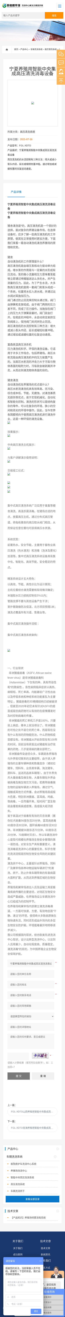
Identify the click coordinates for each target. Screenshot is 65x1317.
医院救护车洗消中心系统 (23, 1164)
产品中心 (24, 49)
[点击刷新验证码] (40, 1056)
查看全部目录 (33, 1199)
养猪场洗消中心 (19, 1170)
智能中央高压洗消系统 (22, 1177)
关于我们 (17, 1241)
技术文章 (45, 1241)
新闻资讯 (45, 1254)
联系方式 (45, 1267)
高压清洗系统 (51, 49)
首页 (16, 49)
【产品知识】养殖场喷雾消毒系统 (28, 1217)
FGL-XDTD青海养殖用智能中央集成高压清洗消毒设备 (34, 1127)
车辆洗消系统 (36, 49)
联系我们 (45, 1260)
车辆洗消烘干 (18, 1191)
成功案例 (17, 1254)
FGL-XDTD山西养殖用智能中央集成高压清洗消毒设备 (34, 1111)
